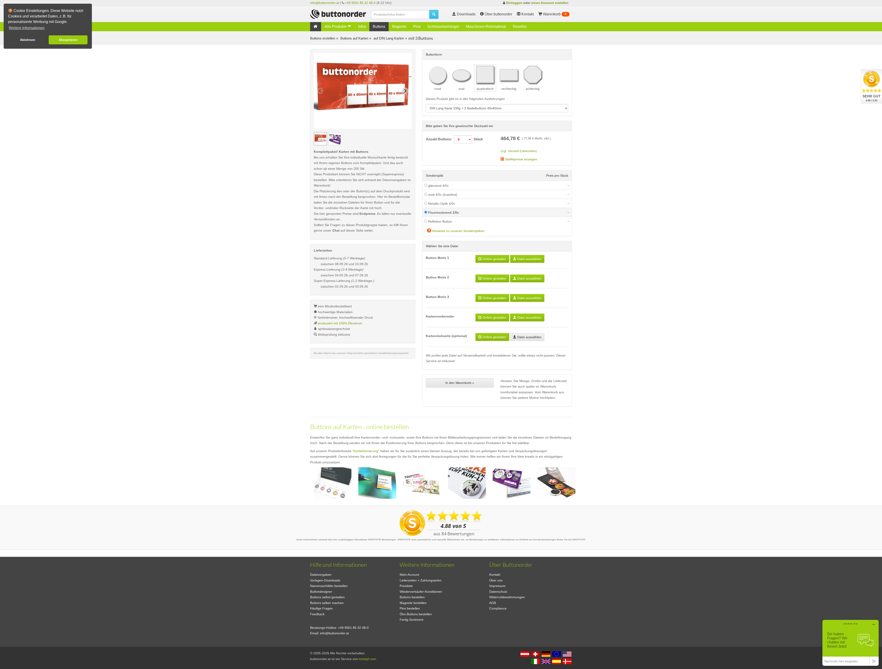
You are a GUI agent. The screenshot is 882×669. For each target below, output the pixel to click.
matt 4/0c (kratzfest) (442, 194)
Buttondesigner (321, 591)
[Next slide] (405, 91)
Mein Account (409, 574)
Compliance (497, 608)
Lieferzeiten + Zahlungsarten (420, 580)
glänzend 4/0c (438, 185)
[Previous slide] (320, 91)
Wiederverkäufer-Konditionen (421, 591)
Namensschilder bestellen (329, 586)
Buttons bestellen (412, 597)
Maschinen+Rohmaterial (486, 26)
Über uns (496, 580)
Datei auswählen (528, 259)
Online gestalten (494, 259)
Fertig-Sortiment (411, 619)
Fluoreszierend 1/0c (443, 212)
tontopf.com (367, 659)
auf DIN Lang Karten (388, 38)
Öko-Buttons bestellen (416, 614)
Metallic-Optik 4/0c (441, 203)
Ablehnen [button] (27, 40)
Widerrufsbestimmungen (507, 597)
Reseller (520, 26)
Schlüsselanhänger (443, 26)
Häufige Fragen (321, 608)
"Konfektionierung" (365, 451)
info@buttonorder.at (324, 3)
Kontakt (494, 574)
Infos (362, 26)
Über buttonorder (498, 14)
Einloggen (514, 3)
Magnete (399, 26)
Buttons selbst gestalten (327, 597)
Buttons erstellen (322, 38)
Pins (417, 26)
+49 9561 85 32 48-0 (360, 3)
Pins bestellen (410, 608)
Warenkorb (554, 14)
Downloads (465, 14)
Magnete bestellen (413, 603)
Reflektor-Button (439, 221)
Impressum (497, 586)
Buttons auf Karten (353, 38)
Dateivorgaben (320, 574)
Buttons (379, 26)
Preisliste (406, 586)
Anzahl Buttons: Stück (454, 139)
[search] (433, 14)
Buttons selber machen (327, 603)
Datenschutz (498, 591)
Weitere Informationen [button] (27, 28)
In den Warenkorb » (459, 383)
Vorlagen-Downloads (325, 580)
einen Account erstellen (549, 3)
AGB (492, 603)
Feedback (317, 614)
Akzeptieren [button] (68, 40)
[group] (320, 138)
